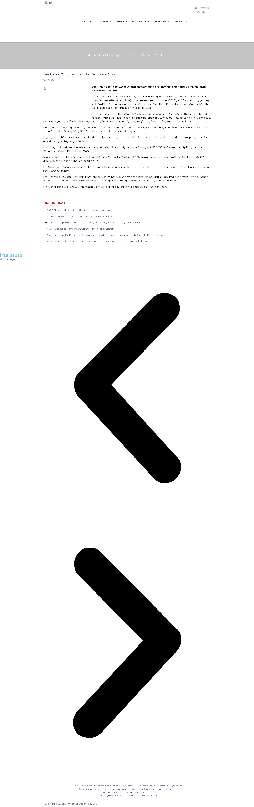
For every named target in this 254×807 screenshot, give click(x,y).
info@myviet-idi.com (113, 795)
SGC (95, 803)
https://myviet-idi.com (147, 795)
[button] (127, 388)
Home (92, 55)
